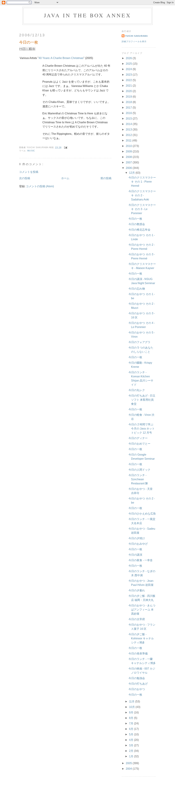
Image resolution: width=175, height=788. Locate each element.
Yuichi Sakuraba (136, 36)
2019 (129, 96)
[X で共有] (27, 49)
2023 (129, 74)
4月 (131, 739)
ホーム (65, 178)
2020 (129, 91)
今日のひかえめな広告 (142, 513)
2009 (129, 151)
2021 (129, 85)
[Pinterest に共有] (33, 49)
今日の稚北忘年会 (139, 229)
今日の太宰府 (137, 619)
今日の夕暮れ (137, 590)
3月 (131, 745)
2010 (129, 146)
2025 (129, 63)
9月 (131, 712)
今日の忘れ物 (137, 288)
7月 (131, 723)
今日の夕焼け (137, 538)
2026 (129, 58)
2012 (129, 135)
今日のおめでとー (139, 443)
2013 (129, 129)
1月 (131, 756)
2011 (129, 140)
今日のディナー (138, 438)
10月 (132, 707)
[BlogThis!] (24, 49)
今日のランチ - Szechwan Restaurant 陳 (138, 479)
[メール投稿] (65, 147)
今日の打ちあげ (138, 683)
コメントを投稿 (28, 171)
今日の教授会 (137, 224)
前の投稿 (105, 178)
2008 (129, 157)
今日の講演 (135, 554)
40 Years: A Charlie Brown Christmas (61, 58)
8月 (131, 718)
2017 (129, 107)
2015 (129, 118)
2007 (129, 162)
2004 (129, 768)
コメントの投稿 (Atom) (40, 186)
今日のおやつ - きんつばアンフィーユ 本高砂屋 (142, 609)
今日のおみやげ (138, 543)
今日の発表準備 (138, 653)
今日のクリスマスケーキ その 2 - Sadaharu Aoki (142, 195)
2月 (131, 750)
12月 (132, 172)
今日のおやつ (137, 689)
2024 (129, 69)
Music (31, 151)
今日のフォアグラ (139, 342)
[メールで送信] (20, 49)
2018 (129, 102)
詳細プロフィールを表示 (134, 41)
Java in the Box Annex (87, 15)
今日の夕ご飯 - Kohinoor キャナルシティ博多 (141, 638)
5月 (131, 734)
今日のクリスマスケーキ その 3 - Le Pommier (142, 209)
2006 (129, 167)
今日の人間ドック (139, 469)
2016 (129, 113)
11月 (132, 701)
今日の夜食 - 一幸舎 (141, 560)
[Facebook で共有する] (30, 49)
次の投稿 (24, 178)
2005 (129, 763)
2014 (129, 124)
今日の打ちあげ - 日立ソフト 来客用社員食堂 (142, 399)
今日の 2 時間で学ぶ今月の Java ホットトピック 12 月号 (142, 428)
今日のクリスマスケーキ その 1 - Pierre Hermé (142, 181)
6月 (131, 728)
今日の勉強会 (137, 678)
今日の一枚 (135, 218)
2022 (129, 80)
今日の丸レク (137, 390)
